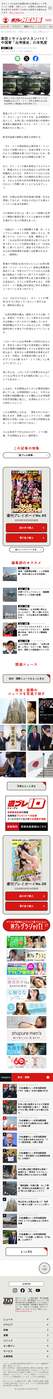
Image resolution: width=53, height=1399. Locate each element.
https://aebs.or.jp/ (23, 1311)
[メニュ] (48, 20)
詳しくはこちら (17, 12)
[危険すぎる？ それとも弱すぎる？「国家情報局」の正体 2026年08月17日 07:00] (13, 738)
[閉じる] (50, 8)
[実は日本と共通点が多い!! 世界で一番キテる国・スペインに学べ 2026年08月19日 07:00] (13, 711)
